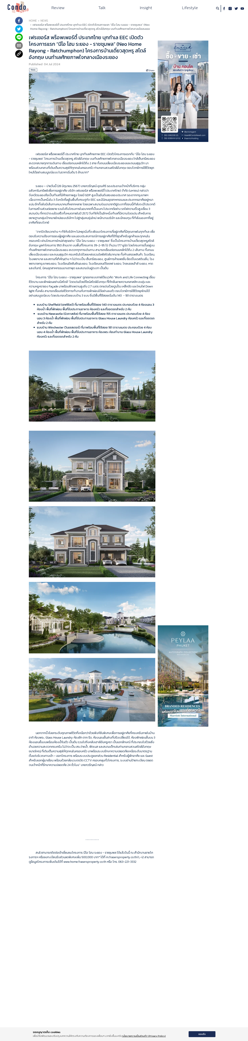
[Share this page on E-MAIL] (19, 46)
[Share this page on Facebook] (19, 21)
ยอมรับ (202, 1034)
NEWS (44, 20)
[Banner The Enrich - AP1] (183, 91)
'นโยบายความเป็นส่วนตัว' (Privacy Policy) (144, 1036)
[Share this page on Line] (19, 37)
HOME (33, 20)
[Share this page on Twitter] (19, 29)
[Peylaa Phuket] (183, 675)
